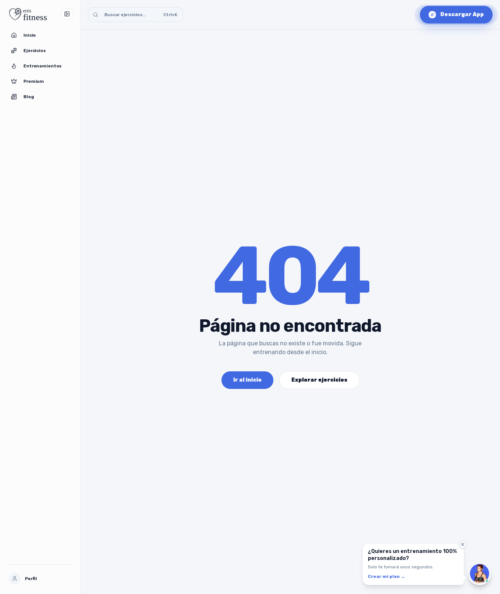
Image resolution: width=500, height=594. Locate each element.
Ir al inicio (247, 380)
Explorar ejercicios (319, 380)
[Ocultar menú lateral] (67, 14)
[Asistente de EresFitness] (479, 573)
